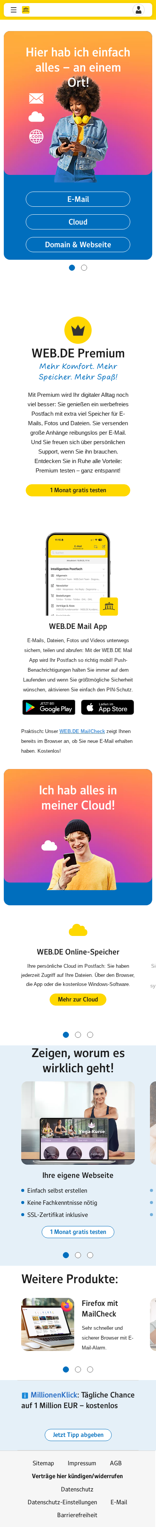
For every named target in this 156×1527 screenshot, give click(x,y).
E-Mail (119, 1502)
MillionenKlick (54, 1395)
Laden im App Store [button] (107, 707)
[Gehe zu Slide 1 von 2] (72, 268)
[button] (14, 10)
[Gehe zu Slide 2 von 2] (84, 268)
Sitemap (43, 1463)
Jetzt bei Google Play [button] (48, 707)
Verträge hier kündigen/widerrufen (77, 1476)
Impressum (82, 1463)
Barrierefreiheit (77, 1515)
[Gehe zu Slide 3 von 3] (90, 1035)
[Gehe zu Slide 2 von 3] (78, 1035)
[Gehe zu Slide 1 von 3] (66, 1035)
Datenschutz (77, 1489)
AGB (116, 1463)
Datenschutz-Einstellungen (62, 1502)
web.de (26, 10)
